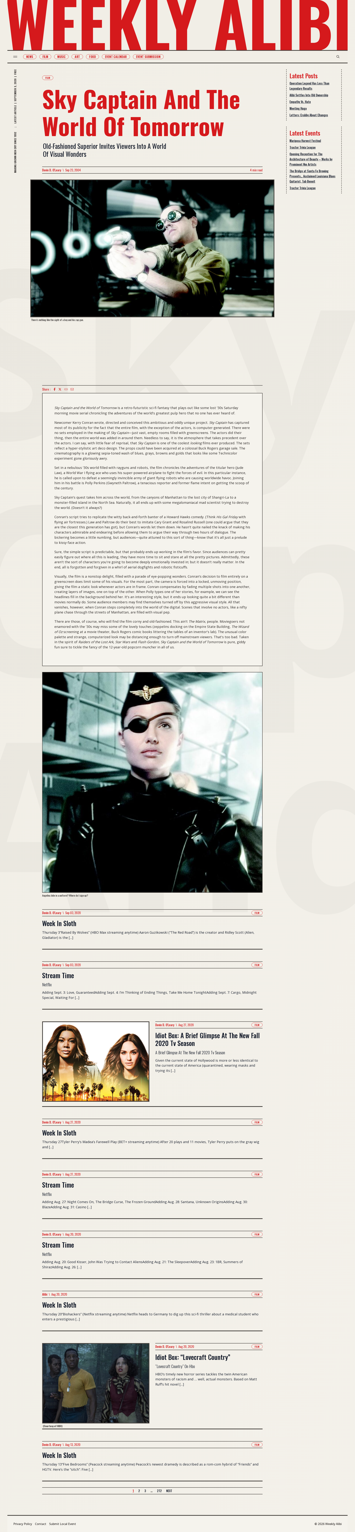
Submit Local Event (62, 1524)
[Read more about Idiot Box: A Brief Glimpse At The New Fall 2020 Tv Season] (95, 1063)
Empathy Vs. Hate (300, 102)
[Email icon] (72, 389)
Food (92, 56)
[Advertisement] (152, 353)
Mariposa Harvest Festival (305, 141)
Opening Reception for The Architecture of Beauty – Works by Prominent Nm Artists (311, 159)
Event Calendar (116, 56)
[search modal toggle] (338, 57)
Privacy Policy (22, 1524)
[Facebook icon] (54, 389)
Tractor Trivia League (303, 147)
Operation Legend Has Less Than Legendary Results (309, 86)
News (29, 56)
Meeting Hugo (298, 108)
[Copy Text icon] (66, 389)
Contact (40, 1524)
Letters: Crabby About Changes (309, 115)
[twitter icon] (59, 389)
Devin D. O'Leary (51, 170)
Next (169, 1491)
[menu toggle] (15, 56)
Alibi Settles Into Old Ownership (309, 95)
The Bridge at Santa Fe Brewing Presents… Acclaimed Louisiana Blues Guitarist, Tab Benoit (312, 176)
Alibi (44, 1294)
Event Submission (148, 56)
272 (159, 1491)
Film (45, 56)
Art (77, 56)
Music (61, 56)
